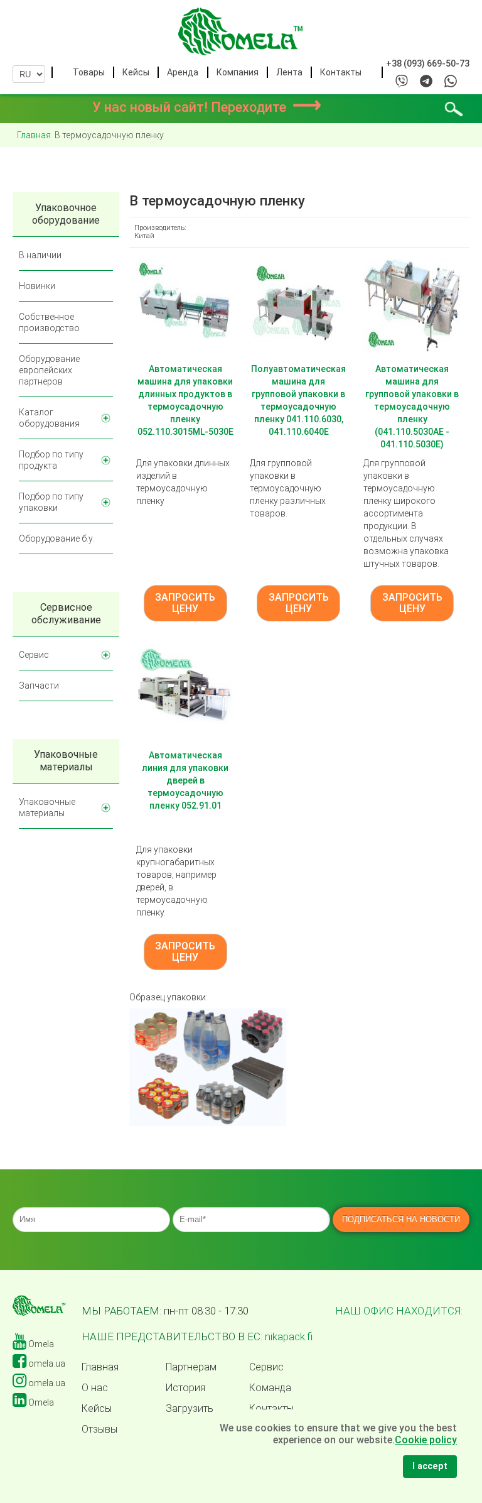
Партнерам (191, 1367)
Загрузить (189, 1408)
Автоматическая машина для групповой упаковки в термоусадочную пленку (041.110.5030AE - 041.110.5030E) (412, 406)
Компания (238, 72)
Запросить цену (185, 603)
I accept (429, 1466)
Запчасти (39, 685)
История (185, 1388)
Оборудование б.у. (56, 538)
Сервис (34, 655)
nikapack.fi (289, 1336)
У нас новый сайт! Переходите (206, 107)
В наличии (40, 255)
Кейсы (135, 72)
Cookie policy (426, 1440)
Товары (89, 72)
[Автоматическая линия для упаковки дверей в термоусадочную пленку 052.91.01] (185, 692)
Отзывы (99, 1429)
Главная (100, 1367)
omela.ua (45, 1363)
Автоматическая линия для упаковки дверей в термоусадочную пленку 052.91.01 (185, 780)
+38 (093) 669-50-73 (427, 63)
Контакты (341, 72)
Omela (40, 1344)
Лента (289, 72)
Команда (270, 1388)
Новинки (37, 286)
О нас (95, 1388)
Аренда (182, 72)
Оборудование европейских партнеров (49, 370)
